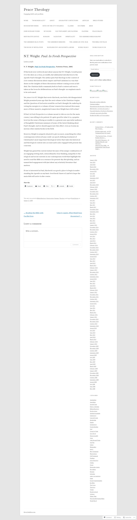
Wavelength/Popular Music (97, 498)
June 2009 (92, 359)
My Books (47, 31)
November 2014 (94, 229)
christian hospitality (95, 413)
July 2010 (92, 330)
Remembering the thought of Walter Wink (101, 106)
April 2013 (92, 263)
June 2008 (92, 386)
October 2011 (93, 299)
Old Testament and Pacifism (66, 31)
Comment (75, 244)
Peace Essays (97, 31)
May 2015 (92, 221)
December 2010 (94, 319)
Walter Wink (93, 496)
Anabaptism (93, 400)
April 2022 (92, 164)
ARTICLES (85, 20)
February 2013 (94, 268)
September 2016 (94, 212)
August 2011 (93, 303)
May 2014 (92, 238)
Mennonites (93, 447)
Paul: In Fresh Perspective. (45, 66)
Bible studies (98, 20)
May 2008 (92, 389)
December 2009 (94, 346)
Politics (92, 463)
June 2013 (92, 259)
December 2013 (94, 247)
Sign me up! (95, 75)
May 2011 (92, 310)
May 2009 (92, 362)
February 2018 (94, 187)
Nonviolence (93, 454)
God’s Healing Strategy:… (103, 137)
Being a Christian (94, 407)
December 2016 (94, 209)
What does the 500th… (101, 145)
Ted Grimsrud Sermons (56, 42)
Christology (93, 416)
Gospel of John (94, 431)
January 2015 (93, 225)
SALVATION (57, 36)
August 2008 (93, 382)
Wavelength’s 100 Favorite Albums (60, 47)
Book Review (74, 198)
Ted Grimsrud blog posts (33, 42)
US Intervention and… (101, 131)
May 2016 (92, 214)
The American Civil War (78, 42)
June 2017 (92, 203)
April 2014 (92, 241)
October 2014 (93, 232)
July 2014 (92, 236)
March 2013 (93, 265)
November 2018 (94, 185)
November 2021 (94, 169)
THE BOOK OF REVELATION (33, 47)
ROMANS (46, 36)
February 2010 (94, 342)
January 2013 (93, 270)
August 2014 (93, 234)
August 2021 (93, 171)
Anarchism (93, 402)
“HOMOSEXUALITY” (38, 20)
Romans (56, 198)
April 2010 (92, 337)
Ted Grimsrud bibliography (90, 36)
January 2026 (93, 160)
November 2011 (94, 297)
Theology (62, 198)
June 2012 (92, 281)
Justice (91, 445)
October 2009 (93, 351)
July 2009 (92, 357)
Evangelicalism (94, 427)
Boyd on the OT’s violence (53, 26)
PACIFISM (85, 31)
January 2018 (93, 189)
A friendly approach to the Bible (98, 113)
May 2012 (92, 283)
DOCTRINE (81, 26)
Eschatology (93, 424)
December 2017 (94, 191)
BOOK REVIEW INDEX (31, 26)
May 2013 (92, 261)
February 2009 (94, 368)
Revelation (93, 469)
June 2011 (92, 308)
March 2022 (93, 167)
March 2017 (93, 207)
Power (91, 465)
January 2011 (93, 317)
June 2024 (92, 162)
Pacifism (92, 458)
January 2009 (93, 371)
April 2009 (92, 364)
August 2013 (93, 256)
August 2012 (93, 279)
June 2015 (92, 218)
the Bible (92, 483)
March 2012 (93, 288)
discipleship (93, 420)
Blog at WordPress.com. (30, 512)
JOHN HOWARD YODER (32, 31)
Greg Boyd (93, 433)
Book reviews (50, 198)
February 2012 (94, 290)
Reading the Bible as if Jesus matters (99, 115)
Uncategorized (94, 492)
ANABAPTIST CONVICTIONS (68, 20)
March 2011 (93, 312)
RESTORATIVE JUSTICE (31, 36)
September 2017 (94, 198)
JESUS (91, 26)
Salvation (92, 474)
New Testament (94, 451)
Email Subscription (96, 55)
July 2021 (92, 173)
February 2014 (94, 245)
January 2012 (93, 292)
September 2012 (94, 277)
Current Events (94, 418)
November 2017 (94, 194)
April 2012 (92, 286)
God (91, 429)
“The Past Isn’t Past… (101, 136)
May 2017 (92, 205)
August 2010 (93, 328)
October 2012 (93, 274)
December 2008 (94, 373)
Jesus (91, 438)
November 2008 (94, 375)
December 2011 (94, 294)
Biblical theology (41, 198)
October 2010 (93, 324)
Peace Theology (37, 10)
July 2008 (92, 384)
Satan (91, 478)
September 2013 (94, 254)
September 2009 (94, 353)
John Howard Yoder (95, 440)
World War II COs (99, 47)
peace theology (94, 460)
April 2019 (92, 182)
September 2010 (94, 326)
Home (26, 20)
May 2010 (92, 335)
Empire (92, 422)
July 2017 (92, 200)
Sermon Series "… (100, 127)
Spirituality (70, 36)
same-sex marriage (95, 476)
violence (92, 494)
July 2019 (92, 180)
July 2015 (92, 216)
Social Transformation (96, 481)
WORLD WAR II (83, 47)
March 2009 (93, 366)
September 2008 (94, 380)
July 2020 (92, 176)
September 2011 (94, 301)
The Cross (93, 485)
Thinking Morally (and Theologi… (101, 142)
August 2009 (93, 355)
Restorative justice (95, 467)
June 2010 (92, 333)
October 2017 (93, 196)
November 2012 (94, 272)
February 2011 (94, 315)
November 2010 (94, 321)
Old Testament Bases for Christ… (103, 132)
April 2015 (92, 223)
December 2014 (94, 227)
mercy (91, 449)
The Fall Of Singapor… (101, 140)
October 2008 (93, 377)
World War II (93, 501)
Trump (92, 489)
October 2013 (93, 252)
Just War (92, 442)
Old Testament (94, 456)
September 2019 (94, 178)
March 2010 (93, 339)
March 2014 (93, 243)
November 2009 (94, 348)
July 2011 (92, 306)
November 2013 (94, 250)
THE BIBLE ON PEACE (99, 42)
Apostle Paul (93, 404)
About (52, 20)
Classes (71, 26)
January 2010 (93, 344)
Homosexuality (94, 436)
